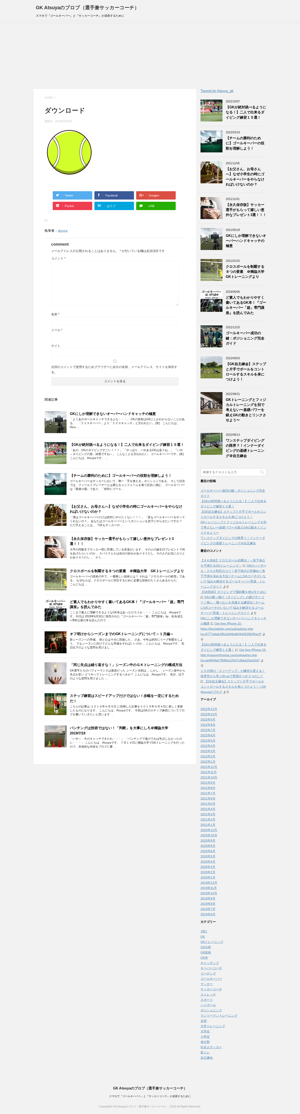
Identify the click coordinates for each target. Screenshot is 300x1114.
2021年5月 (208, 803)
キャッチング (210, 963)
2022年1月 (208, 761)
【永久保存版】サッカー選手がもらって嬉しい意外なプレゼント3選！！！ (246, 210)
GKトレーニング (212, 942)
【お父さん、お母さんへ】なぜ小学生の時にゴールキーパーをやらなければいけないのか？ (245, 176)
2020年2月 (208, 872)
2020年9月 (208, 840)
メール (56, 330)
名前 (55, 314)
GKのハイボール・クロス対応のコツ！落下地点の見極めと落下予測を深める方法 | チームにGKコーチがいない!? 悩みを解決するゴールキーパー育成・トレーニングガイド (233, 576)
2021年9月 (208, 782)
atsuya (62, 230)
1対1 (204, 931)
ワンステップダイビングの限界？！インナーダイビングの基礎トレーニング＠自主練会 (245, 448)
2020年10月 (209, 835)
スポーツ (207, 1000)
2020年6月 (208, 851)
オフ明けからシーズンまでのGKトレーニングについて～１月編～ (121, 634)
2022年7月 (208, 730)
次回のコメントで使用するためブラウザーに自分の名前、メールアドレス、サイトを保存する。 (114, 369)
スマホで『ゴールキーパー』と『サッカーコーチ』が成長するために (150, 1096)
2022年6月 (208, 735)
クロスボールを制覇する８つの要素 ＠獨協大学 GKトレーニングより (127, 571)
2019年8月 (208, 903)
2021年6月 (208, 798)
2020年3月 (208, 867)
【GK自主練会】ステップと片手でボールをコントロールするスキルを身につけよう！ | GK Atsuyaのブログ (233, 687)
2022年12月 (209, 709)
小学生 (205, 1036)
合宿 (204, 1021)
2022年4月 (208, 746)
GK (203, 936)
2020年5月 (208, 856)
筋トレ (205, 1052)
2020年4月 (208, 861)
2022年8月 (208, 725)
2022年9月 (208, 719)
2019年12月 (209, 882)
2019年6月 (208, 914)
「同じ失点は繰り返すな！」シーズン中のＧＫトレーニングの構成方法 (126, 665)
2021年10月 (209, 777)
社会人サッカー (211, 1047)
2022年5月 (208, 740)
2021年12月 (209, 767)
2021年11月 (209, 772)
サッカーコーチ (211, 989)
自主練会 (207, 1057)
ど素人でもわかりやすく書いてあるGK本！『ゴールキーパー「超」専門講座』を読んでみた (246, 305)
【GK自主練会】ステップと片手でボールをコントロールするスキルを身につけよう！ (246, 371)
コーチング (208, 973)
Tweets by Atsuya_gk (217, 91)
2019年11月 (209, 888)
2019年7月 (208, 909)
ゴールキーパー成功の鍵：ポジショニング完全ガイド (245, 338)
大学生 (205, 1031)
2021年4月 (208, 809)
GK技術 (206, 952)
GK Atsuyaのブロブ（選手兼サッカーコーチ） (87, 7)
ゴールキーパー (211, 978)
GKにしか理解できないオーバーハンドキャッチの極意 (113, 414)
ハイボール (208, 1005)
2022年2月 (208, 756)
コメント (58, 258)
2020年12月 (209, 830)
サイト (55, 346)
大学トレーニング (213, 1026)
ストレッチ (208, 994)
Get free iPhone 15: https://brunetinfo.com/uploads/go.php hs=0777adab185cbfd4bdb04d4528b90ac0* (231, 629)
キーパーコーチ (211, 968)
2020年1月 (208, 877)
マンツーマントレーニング (219, 1015)
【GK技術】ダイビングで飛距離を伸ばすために (233, 592)
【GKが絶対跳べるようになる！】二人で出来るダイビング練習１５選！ (127, 444)
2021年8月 (208, 788)
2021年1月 (208, 825)
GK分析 (206, 947)
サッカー (207, 984)
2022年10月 (209, 714)
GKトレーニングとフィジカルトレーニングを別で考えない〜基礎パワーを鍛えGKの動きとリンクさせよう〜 (246, 410)
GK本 (204, 957)
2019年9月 (208, 898)
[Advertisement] (150, 56)
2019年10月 (209, 893)
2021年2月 (208, 819)
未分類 (205, 1042)
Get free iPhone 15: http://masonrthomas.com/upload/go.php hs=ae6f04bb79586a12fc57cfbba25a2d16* (233, 655)
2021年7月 (208, 793)
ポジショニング (211, 1010)
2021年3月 (208, 814)
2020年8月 (208, 846)
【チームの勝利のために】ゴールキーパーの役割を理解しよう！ (121, 475)
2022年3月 (208, 751)
